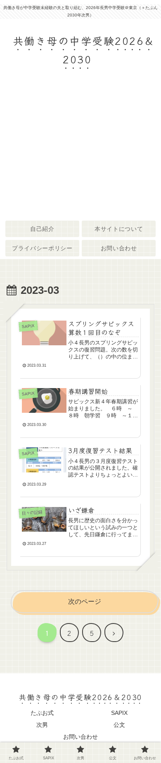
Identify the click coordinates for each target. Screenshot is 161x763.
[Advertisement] (80, 150)
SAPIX (119, 712)
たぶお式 (42, 712)
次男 (42, 724)
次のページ (84, 601)
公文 (119, 724)
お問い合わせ (80, 736)
